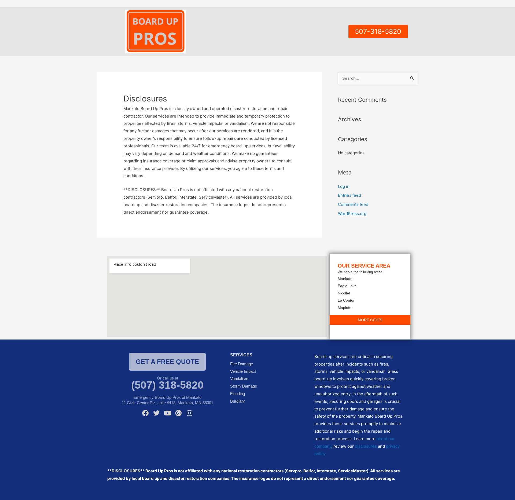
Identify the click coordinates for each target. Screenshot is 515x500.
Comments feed (353, 204)
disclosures (366, 446)
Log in (344, 186)
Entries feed (349, 195)
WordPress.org (352, 213)
